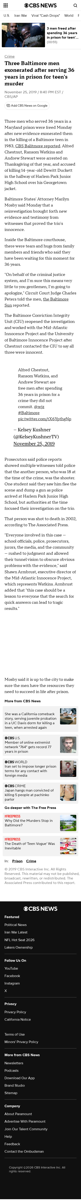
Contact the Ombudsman (24, 1149)
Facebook (12, 973)
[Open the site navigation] (14, 5)
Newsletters (13, 1061)
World (68, 16)
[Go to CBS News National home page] (40, 5)
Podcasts (11, 1068)
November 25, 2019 (34, 441)
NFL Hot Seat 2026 (19, 938)
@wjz (39, 404)
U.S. (7, 16)
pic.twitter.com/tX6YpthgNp (44, 416)
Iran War (20, 16)
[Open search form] (75, 5)
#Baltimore (29, 410)
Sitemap (10, 1091)
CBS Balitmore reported (37, 146)
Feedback (12, 1142)
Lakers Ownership (18, 945)
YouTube (11, 966)
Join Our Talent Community (25, 1127)
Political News (15, 922)
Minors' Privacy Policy (21, 1039)
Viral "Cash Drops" (46, 16)
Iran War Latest (15, 930)
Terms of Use (14, 1032)
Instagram (12, 981)
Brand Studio (14, 1083)
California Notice (17, 1017)
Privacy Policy (15, 1010)
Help (8, 1134)
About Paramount (18, 1112)
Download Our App (19, 1076)
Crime (9, 56)
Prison (17, 859)
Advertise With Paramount (24, 1119)
